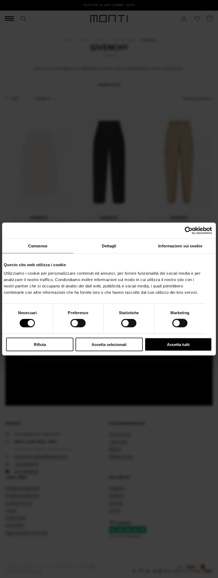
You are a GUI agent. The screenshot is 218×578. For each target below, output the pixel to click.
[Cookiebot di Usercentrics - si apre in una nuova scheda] (188, 231)
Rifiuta (40, 344)
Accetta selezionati (109, 344)
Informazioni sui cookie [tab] (180, 246)
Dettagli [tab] (109, 246)
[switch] (78, 323)
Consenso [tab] (37, 246)
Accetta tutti (178, 344)
